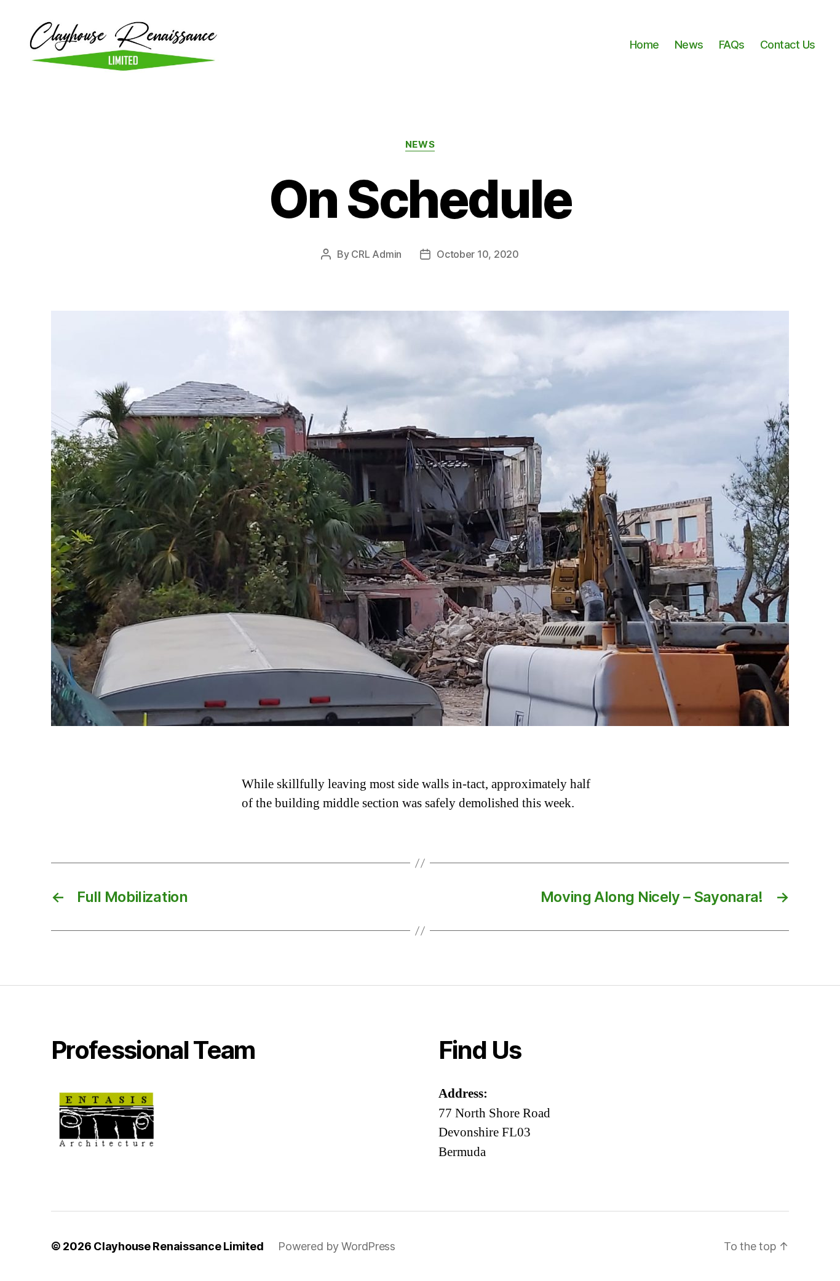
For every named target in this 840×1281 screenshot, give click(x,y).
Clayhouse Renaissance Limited (178, 1246)
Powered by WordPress (336, 1246)
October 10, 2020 (478, 254)
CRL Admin (376, 254)
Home (644, 44)
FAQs (732, 44)
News (689, 44)
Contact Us (787, 44)
